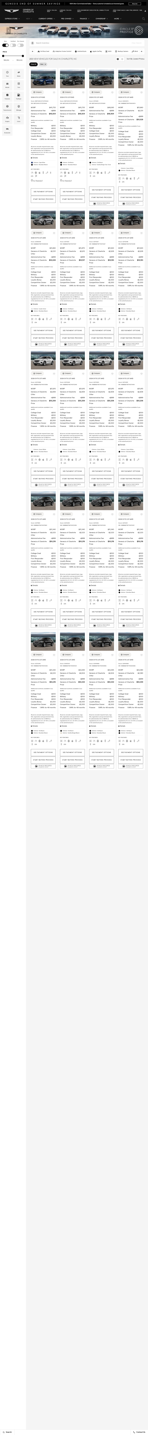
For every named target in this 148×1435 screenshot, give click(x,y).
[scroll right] (141, 51)
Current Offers (46, 19)
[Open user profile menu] (145, 11)
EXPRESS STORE (11, 19)
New (28, 19)
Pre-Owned (66, 19)
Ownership (101, 19)
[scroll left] (32, 51)
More (116, 19)
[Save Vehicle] (54, 92)
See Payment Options (43, 192)
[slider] (3, 56)
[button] (143, 18)
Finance (83, 19)
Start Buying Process (43, 199)
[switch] (5, 43)
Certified (13, 41)
